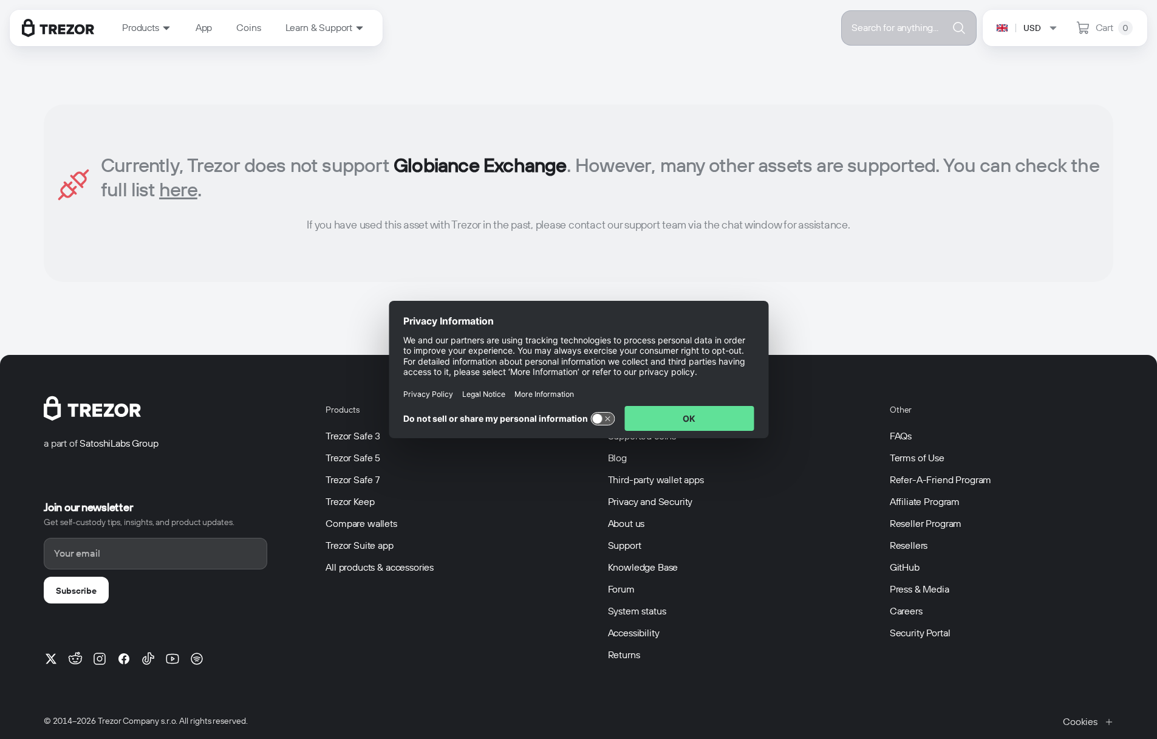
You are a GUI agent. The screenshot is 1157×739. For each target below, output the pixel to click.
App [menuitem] (204, 27)
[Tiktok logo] (148, 658)
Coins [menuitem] (248, 27)
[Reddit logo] (75, 658)
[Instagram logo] (99, 658)
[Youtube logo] (172, 658)
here (178, 189)
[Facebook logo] (124, 658)
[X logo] (51, 658)
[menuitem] (147, 28)
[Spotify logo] (196, 658)
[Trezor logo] (58, 28)
